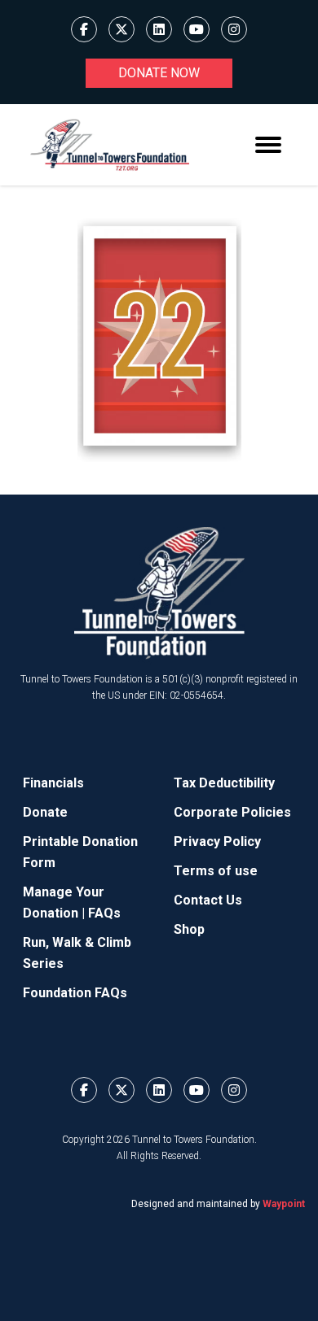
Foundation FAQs (75, 993)
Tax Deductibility (224, 783)
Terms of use (216, 870)
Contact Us (208, 900)
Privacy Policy (217, 841)
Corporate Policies (232, 812)
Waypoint (284, 1204)
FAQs (104, 913)
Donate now (159, 73)
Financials (53, 783)
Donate (45, 812)
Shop (189, 929)
